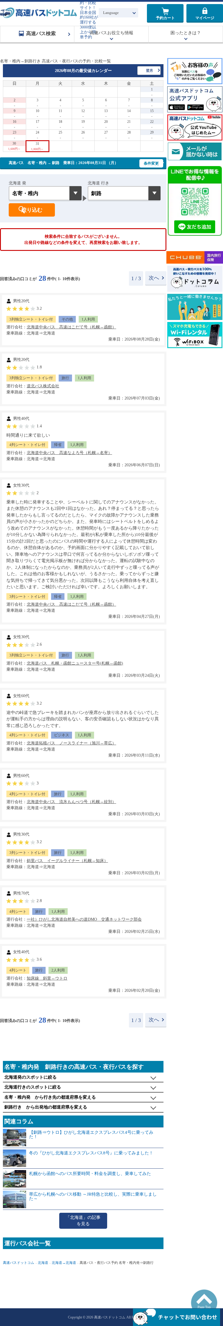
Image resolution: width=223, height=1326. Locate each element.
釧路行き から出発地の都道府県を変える (45, 1107)
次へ (154, 278)
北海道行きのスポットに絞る (32, 1087)
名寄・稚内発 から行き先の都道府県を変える (50, 1097)
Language (111, 12)
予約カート (165, 18)
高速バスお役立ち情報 (111, 32)
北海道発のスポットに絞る (30, 1077)
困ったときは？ (185, 32)
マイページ (204, 18)
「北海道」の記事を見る (83, 1220)
